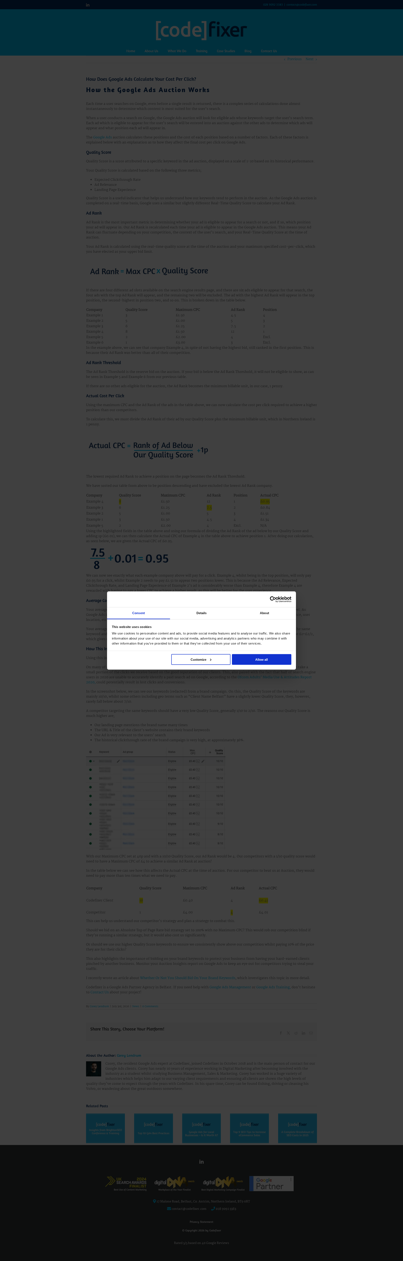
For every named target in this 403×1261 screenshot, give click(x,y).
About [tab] (264, 613)
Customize (198, 659)
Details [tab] (201, 613)
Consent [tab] (138, 613)
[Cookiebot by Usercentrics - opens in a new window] (273, 599)
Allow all (261, 659)
